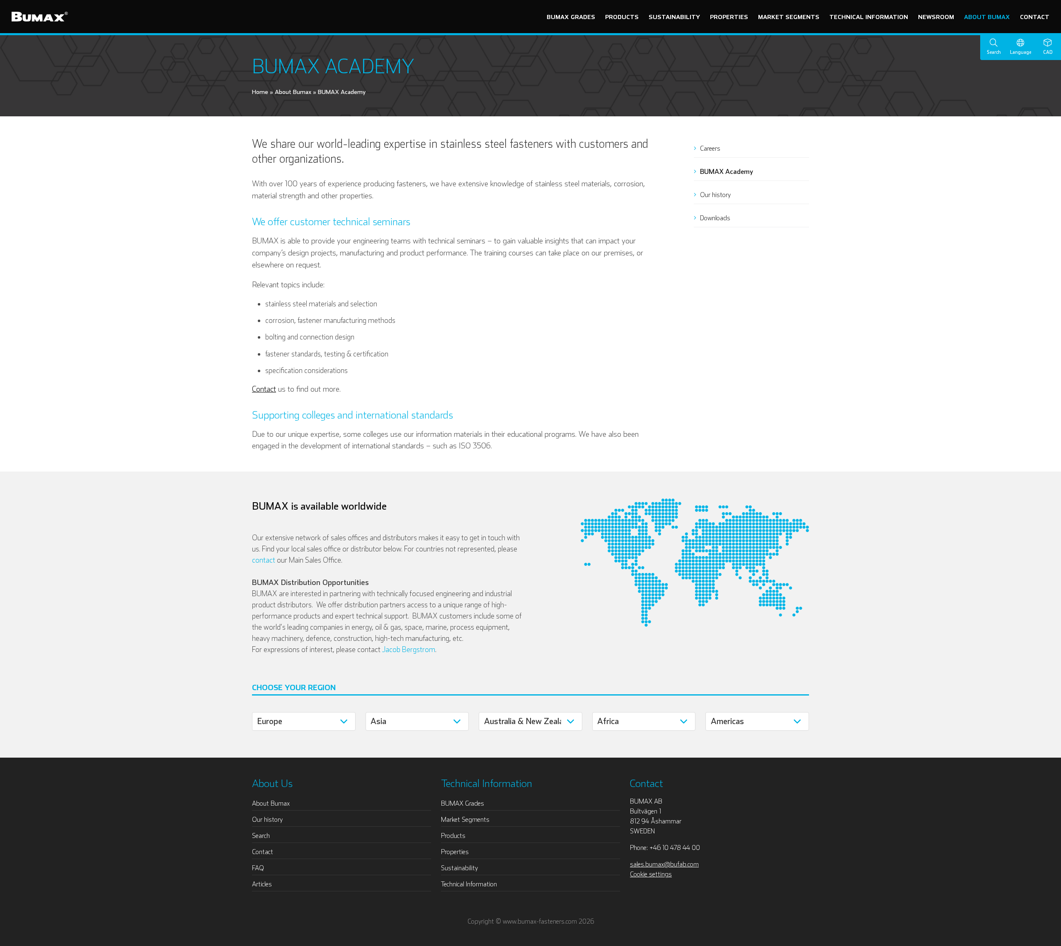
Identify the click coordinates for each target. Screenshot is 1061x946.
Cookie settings (651, 874)
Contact (1034, 16)
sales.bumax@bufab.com (664, 864)
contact (263, 560)
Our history (714, 194)
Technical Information (868, 16)
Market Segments (788, 16)
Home (260, 91)
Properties (729, 16)
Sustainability (674, 16)
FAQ (258, 867)
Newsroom (936, 16)
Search (261, 835)
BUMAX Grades (571, 16)
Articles (262, 884)
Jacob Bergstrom (408, 649)
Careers (709, 148)
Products (622, 16)
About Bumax (987, 16)
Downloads (714, 217)
